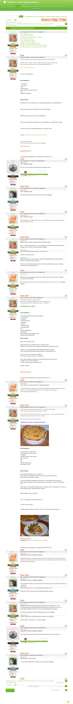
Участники (48, 16)
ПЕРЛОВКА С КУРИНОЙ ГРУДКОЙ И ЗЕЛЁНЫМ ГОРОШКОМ (33, 45)
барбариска (13, 188)
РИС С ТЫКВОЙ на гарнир (26, 34)
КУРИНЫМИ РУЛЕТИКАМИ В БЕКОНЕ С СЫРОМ (36, 135)
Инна (13, 161)
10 (45, 407)
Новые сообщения (40, 16)
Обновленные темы (30, 16)
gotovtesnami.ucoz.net (11, 24)
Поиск (62, 16)
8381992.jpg (40, 540)
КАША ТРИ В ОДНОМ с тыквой (27, 40)
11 (45, 551)
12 (45, 577)
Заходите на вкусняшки (43, 24)
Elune (17, 22)
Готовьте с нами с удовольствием (23, 2)
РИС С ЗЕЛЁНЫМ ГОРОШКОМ (27, 39)
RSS (66, 16)
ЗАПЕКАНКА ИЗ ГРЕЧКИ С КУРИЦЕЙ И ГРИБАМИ (31, 37)
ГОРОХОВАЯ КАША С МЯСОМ (27, 35)
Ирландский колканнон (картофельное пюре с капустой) (33, 47)
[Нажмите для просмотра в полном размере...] (34, 435)
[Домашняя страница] (27, 186)
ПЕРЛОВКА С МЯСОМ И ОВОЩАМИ (28, 42)
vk (68, 702)
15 (43, 655)
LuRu (20, 22)
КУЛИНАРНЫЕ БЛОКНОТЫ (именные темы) (27, 24)
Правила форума (56, 16)
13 (45, 602)
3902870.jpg (30, 540)
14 (45, 627)
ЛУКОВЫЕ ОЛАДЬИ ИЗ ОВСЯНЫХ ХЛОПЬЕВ (30, 43)
